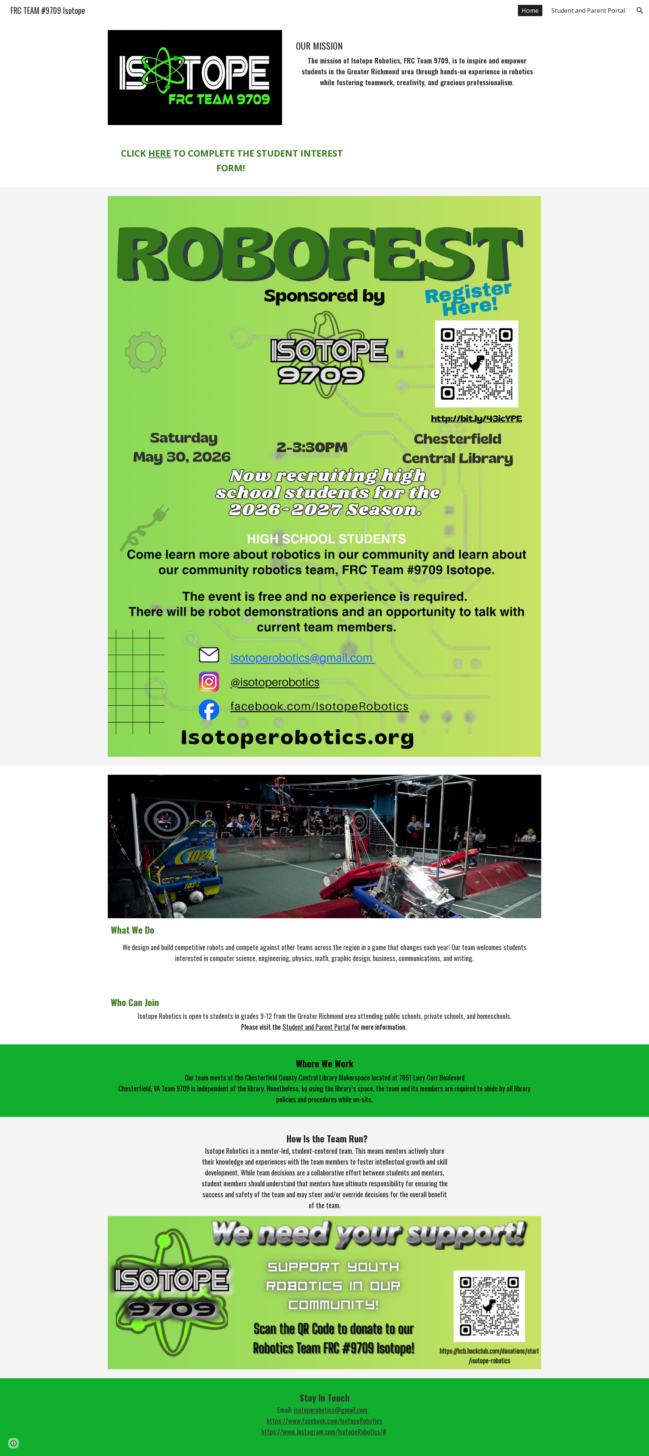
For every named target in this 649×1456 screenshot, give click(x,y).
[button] (640, 11)
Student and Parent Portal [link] (588, 10)
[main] (417, 63)
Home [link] (530, 10)
